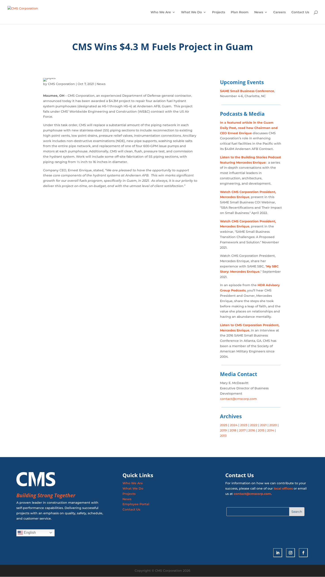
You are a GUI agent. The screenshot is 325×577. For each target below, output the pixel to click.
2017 (242, 430)
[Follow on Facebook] (303, 552)
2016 (251, 430)
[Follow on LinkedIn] (277, 552)
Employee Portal (135, 504)
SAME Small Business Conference (247, 91)
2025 (223, 425)
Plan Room (240, 12)
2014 (270, 430)
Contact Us (300, 12)
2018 (232, 430)
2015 (261, 430)
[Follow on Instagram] (290, 552)
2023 (243, 425)
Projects (218, 12)
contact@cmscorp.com (238, 399)
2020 (273, 425)
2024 (233, 425)
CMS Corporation (61, 84)
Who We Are (161, 12)
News (258, 12)
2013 (223, 436)
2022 (253, 425)
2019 (223, 430)
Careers (279, 12)
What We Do (191, 12)
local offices (283, 488)
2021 (263, 425)
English (29, 532)
